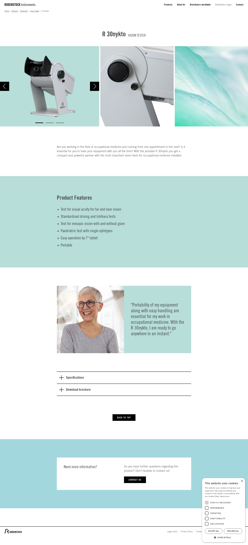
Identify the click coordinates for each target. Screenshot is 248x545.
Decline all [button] (233, 531)
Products (168, 4)
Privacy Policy (187, 532)
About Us (181, 4)
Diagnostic (24, 11)
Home (7, 11)
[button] (5, 86)
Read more (224, 496)
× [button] (242, 481)
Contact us (135, 480)
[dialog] (223, 510)
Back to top (124, 418)
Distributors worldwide (200, 4)
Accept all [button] (213, 531)
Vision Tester (34, 11)
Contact (239, 4)
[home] (20, 4)
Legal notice (172, 532)
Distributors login (223, 4)
